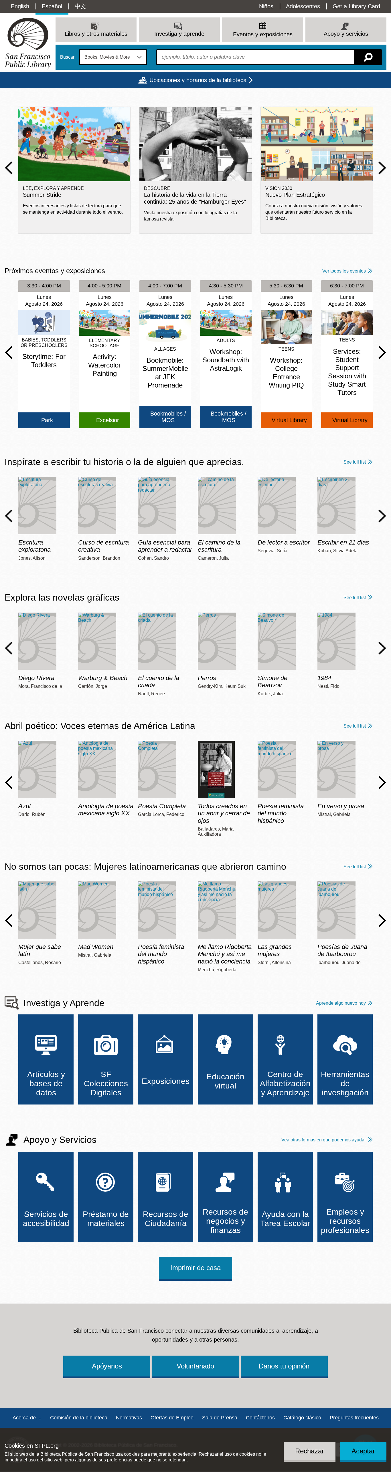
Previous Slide (9, 168)
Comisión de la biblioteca (78, 1418)
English (20, 6)
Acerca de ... (27, 1418)
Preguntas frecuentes (354, 1418)
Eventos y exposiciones (263, 34)
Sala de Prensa (219, 1418)
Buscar (67, 57)
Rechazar (309, 1451)
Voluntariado (195, 1366)
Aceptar (363, 1451)
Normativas (129, 1418)
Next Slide (382, 168)
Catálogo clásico (302, 1418)
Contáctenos (260, 1418)
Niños (266, 6)
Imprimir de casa (195, 1268)
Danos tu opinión (284, 1366)
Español (52, 6)
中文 (80, 6)
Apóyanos (107, 1366)
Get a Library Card (356, 6)
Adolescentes (303, 6)
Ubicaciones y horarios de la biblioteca (197, 80)
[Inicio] (28, 43)
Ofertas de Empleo (172, 1418)
